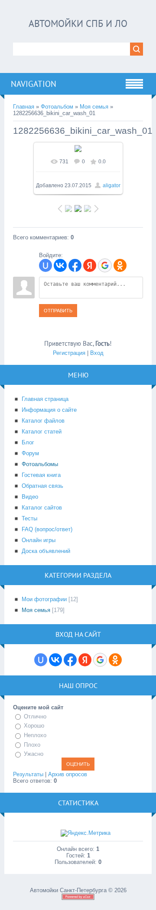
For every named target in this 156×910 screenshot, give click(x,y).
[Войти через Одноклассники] (120, 265)
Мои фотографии (44, 599)
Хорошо (34, 726)
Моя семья (94, 106)
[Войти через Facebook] (74, 265)
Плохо (32, 744)
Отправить (58, 310)
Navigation (33, 84)
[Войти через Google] (105, 265)
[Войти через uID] (45, 265)
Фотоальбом (57, 106)
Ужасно (33, 754)
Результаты (28, 774)
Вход (97, 353)
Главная (23, 106)
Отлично (35, 716)
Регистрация (69, 353)
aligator (111, 185)
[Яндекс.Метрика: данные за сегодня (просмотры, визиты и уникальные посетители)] (85, 833)
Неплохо (35, 735)
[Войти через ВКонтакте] (60, 265)
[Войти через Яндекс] (89, 265)
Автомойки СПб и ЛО (78, 23)
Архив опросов (67, 774)
